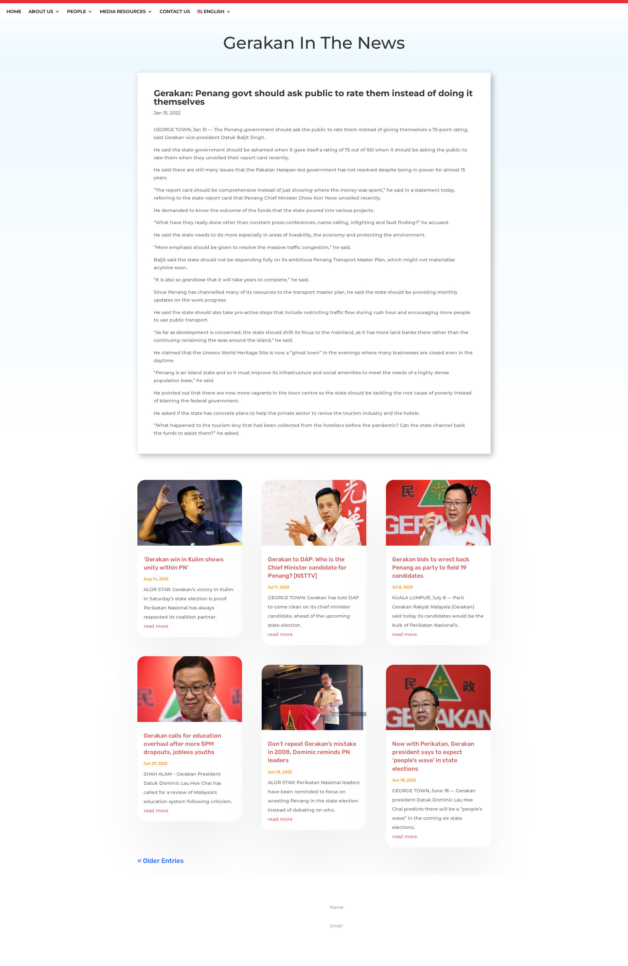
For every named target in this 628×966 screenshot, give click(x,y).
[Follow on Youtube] (249, 938)
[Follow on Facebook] (206, 938)
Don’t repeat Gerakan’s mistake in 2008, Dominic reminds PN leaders (312, 752)
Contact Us (175, 11)
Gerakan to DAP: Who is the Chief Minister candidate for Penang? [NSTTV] (307, 567)
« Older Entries (160, 861)
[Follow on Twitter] (221, 938)
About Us (40, 11)
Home (14, 11)
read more (156, 626)
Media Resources (123, 11)
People (76, 11)
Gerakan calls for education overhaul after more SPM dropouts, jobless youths (182, 744)
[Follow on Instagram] (235, 938)
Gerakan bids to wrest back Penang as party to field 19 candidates (430, 567)
